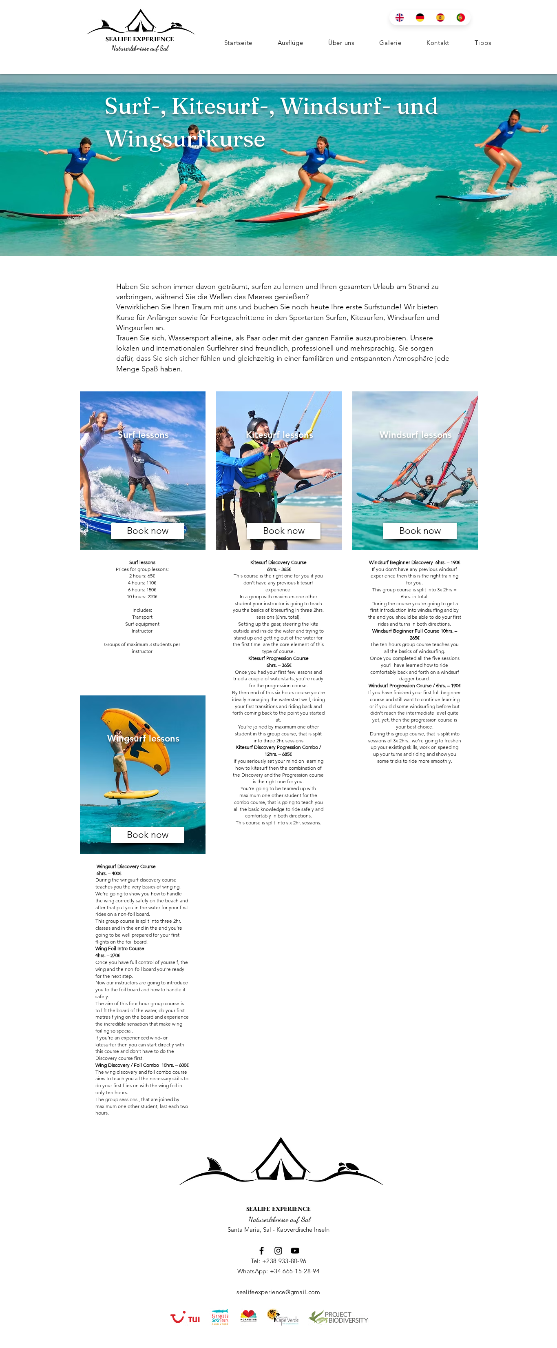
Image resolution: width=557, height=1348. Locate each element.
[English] (399, 17)
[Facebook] (261, 1251)
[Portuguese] (460, 17)
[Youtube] (295, 1251)
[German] (419, 17)
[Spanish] (440, 17)
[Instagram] (278, 1251)
